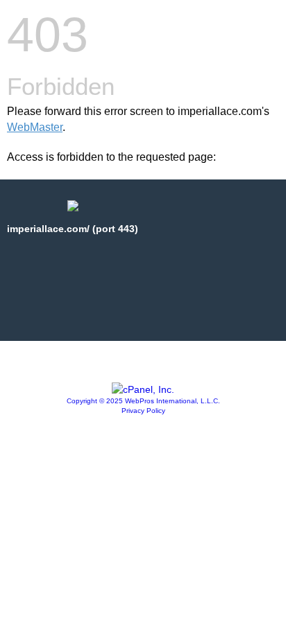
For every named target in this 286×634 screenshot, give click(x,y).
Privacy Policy (143, 410)
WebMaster (34, 127)
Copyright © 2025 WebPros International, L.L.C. (143, 401)
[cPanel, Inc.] (143, 389)
